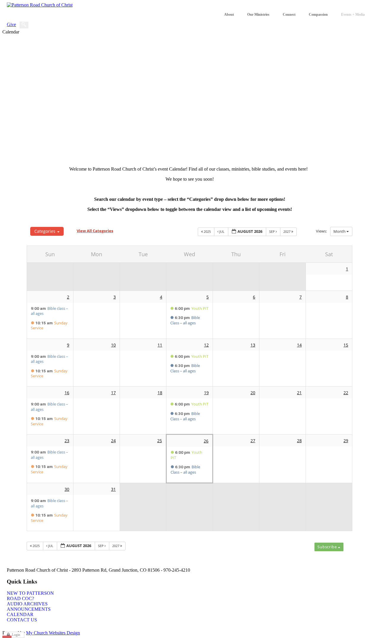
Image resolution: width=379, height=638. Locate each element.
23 (67, 440)
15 (345, 345)
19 (206, 392)
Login (16, 635)
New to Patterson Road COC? (30, 596)
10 (113, 345)
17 (113, 392)
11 (160, 345)
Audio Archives (27, 603)
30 (67, 489)
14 (299, 345)
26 (206, 441)
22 (345, 392)
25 (159, 440)
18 (160, 392)
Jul (222, 231)
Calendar (20, 614)
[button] (328, 547)
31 (113, 489)
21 (299, 392)
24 (113, 440)
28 (299, 440)
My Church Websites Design (53, 632)
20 (252, 392)
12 (206, 345)
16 (67, 392)
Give (11, 24)
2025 (207, 231)
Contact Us (22, 619)
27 (252, 440)
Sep (272, 231)
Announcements (29, 609)
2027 (287, 231)
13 (252, 345)
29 (345, 440)
